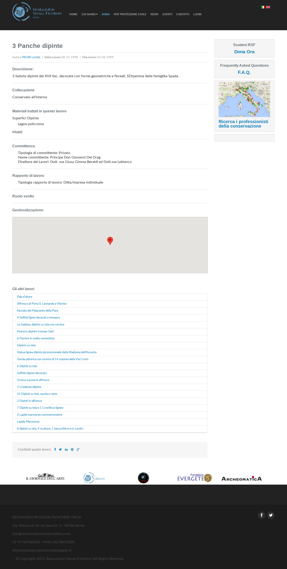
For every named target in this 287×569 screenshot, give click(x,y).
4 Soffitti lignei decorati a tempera (38, 317)
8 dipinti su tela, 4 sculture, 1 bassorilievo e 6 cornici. (50, 428)
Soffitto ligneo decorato (32, 373)
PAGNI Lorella (31, 57)
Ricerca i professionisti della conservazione (243, 123)
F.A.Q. (244, 72)
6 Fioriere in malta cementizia (35, 338)
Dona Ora (244, 51)
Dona (106, 14)
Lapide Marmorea (28, 421)
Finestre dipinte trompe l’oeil (35, 331)
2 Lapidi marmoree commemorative (39, 414)
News (154, 14)
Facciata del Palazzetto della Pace (37, 310)
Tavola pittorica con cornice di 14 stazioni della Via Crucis (53, 359)
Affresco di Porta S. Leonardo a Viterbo (41, 303)
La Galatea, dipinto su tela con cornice (40, 324)
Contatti (182, 14)
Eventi (167, 14)
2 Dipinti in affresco (29, 401)
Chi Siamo (88, 14)
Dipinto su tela (26, 345)
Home (73, 14)
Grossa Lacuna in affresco (33, 380)
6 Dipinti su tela (27, 366)
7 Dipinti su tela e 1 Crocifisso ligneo (40, 407)
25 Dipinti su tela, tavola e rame (37, 394)
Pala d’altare (24, 296)
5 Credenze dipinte (29, 387)
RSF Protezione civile (130, 14)
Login (197, 14)
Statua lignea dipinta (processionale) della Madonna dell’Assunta (56, 352)
